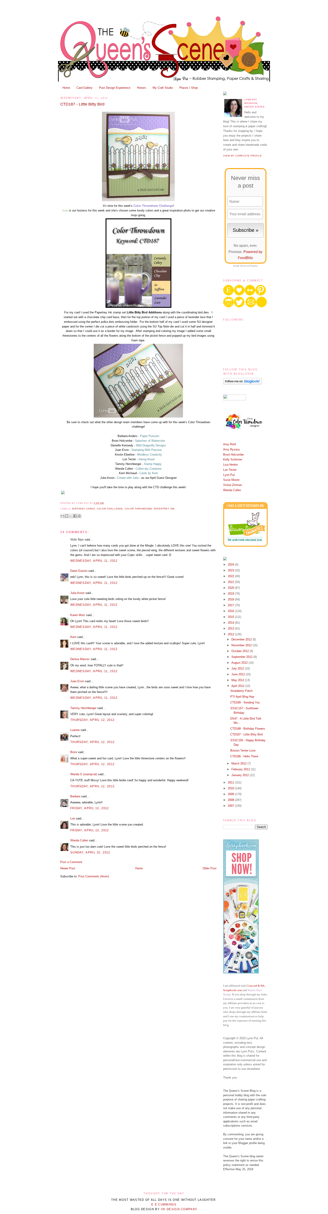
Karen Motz (77, 615)
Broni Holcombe (233, 454)
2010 (231, 788)
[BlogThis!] (66, 516)
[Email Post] (105, 503)
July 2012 (238, 668)
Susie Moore (231, 479)
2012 (231, 634)
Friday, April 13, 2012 (89, 808)
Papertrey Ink (164, 508)
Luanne (75, 730)
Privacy (253, 265)
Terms (243, 265)
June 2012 (238, 674)
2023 (231, 570)
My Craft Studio (163, 87)
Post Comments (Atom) (93, 876)
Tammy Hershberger (83, 708)
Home (66, 87)
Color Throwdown (138, 508)
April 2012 (238, 686)
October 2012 (240, 651)
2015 (231, 617)
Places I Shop (188, 87)
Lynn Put (229, 475)
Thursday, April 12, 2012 (92, 720)
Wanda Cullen (79, 840)
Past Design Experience (114, 87)
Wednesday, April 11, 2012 (94, 560)
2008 (231, 800)
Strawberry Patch (241, 691)
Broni (73, 752)
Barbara (75, 796)
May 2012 (238, 680)
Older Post (209, 868)
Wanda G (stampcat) (83, 774)
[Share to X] (71, 516)
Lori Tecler (230, 469)
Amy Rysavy (231, 449)
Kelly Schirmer (232, 459)
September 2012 (242, 657)
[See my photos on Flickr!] (234, 399)
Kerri (73, 637)
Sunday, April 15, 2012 (90, 852)
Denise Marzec (80, 659)
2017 (231, 605)
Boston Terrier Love (242, 750)
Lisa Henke (230, 464)
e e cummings (164, 1204)
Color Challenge (110, 508)
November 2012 (242, 645)
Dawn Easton (78, 570)
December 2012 (242, 639)
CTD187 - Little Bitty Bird (82, 104)
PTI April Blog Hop (242, 696)
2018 (231, 599)
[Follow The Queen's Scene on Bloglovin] (242, 383)
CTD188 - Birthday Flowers (247, 728)
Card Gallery (85, 87)
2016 (231, 611)
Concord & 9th (256, 985)
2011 (231, 782)
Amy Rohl (229, 444)
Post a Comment (71, 862)
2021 (231, 582)
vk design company (179, 1209)
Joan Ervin (77, 681)
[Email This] (62, 516)
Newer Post (67, 868)
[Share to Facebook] (75, 516)
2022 (231, 576)
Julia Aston (77, 593)
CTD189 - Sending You (245, 702)
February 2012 (241, 769)
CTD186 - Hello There (244, 756)
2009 (231, 794)
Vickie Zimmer (232, 485)
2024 (231, 564)
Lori (72, 818)
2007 (231, 805)
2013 (231, 628)
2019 (231, 593)
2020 (231, 587)
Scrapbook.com (232, 990)
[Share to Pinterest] (79, 516)
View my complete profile (242, 155)
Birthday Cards (83, 508)
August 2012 (240, 662)
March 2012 (239, 763)
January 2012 (240, 775)
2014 (231, 622)
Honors (141, 87)
